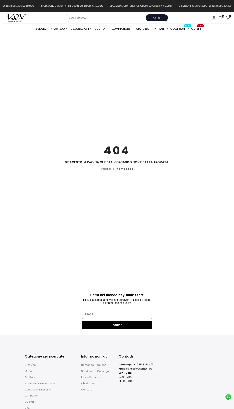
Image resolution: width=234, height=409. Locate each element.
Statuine (30, 365)
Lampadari (31, 395)
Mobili (28, 371)
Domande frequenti (93, 365)
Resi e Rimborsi (90, 377)
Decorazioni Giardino (38, 389)
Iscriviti (117, 325)
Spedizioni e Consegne (95, 371)
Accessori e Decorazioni (40, 383)
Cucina (29, 402)
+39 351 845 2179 (143, 364)
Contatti (86, 389)
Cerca (157, 17)
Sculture (30, 377)
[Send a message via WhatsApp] (228, 397)
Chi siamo (87, 383)
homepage (125, 169)
